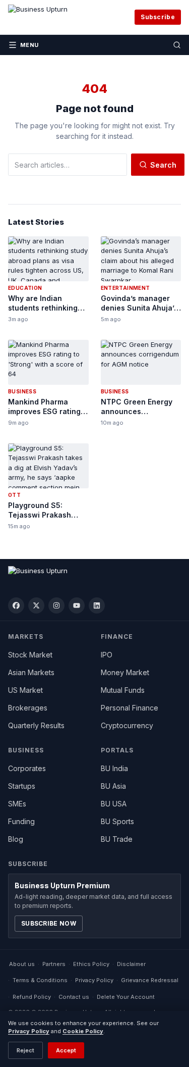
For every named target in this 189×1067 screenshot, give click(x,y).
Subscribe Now (48, 923)
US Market (25, 690)
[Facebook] (16, 605)
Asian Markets (31, 672)
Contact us (73, 996)
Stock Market (30, 654)
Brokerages (27, 707)
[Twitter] (36, 605)
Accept (66, 1050)
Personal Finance (129, 707)
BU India (114, 768)
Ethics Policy (91, 964)
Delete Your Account (126, 996)
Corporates (27, 768)
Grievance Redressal (149, 980)
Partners (54, 964)
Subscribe (158, 17)
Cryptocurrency (127, 725)
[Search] (177, 45)
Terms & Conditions (40, 980)
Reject (25, 1050)
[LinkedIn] (97, 605)
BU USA (114, 803)
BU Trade (117, 839)
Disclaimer (131, 964)
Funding (21, 821)
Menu (29, 44)
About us (22, 964)
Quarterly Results (36, 725)
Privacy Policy (94, 980)
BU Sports (117, 821)
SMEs (17, 803)
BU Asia (113, 786)
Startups (21, 786)
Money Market (125, 672)
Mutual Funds (123, 690)
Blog (15, 839)
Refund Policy (32, 996)
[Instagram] (56, 605)
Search (163, 165)
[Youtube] (77, 605)
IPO (106, 654)
